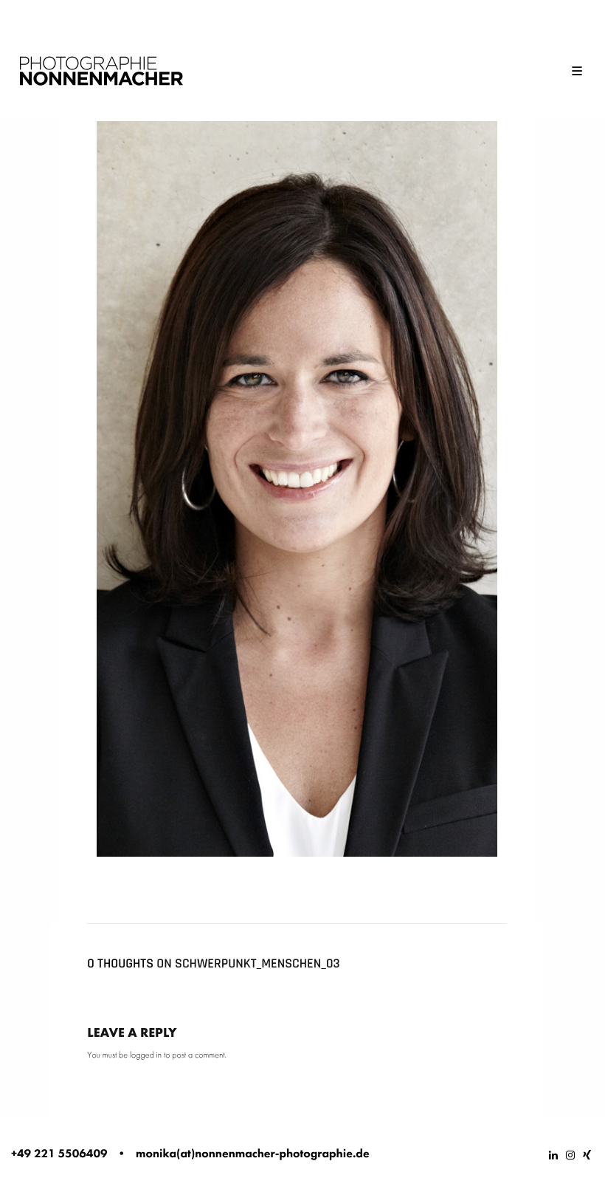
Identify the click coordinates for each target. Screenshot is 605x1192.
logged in (146, 1055)
